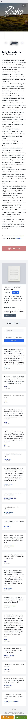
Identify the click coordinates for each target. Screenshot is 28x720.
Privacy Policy (10, 713)
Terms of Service (18, 713)
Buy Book (15, 292)
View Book (7, 292)
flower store (19, 238)
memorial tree (20, 236)
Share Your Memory (10, 315)
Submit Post (14, 340)
